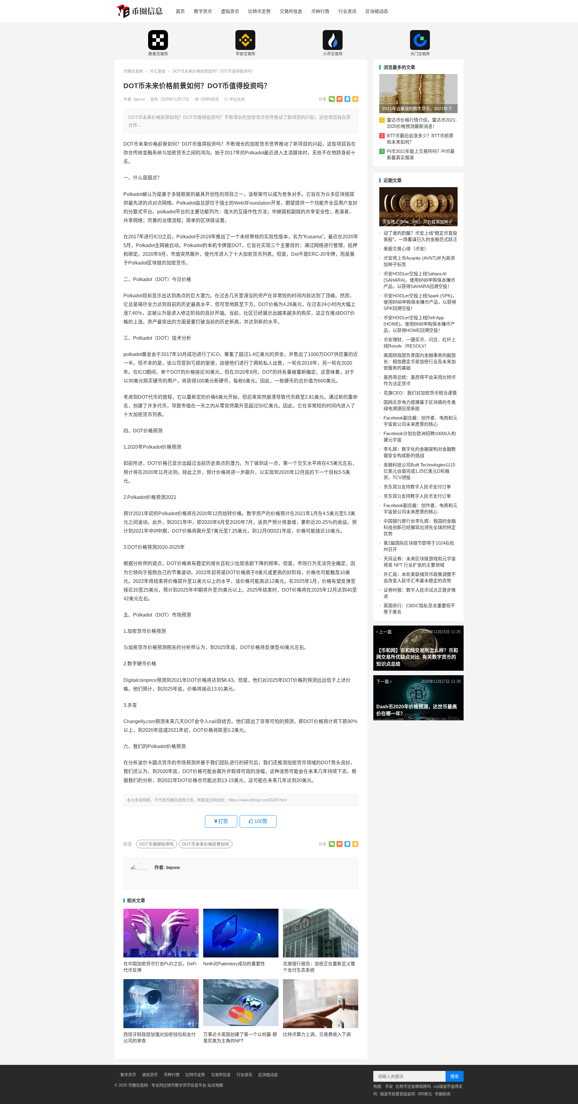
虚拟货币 (230, 11)
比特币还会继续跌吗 (413, 1086)
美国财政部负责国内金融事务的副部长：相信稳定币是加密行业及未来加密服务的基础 (420, 361)
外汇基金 (158, 71)
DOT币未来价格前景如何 (205, 844)
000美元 (425, 1094)
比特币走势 (259, 11)
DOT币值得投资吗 (156, 844)
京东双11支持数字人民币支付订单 (417, 486)
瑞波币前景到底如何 (397, 1094)
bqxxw (140, 99)
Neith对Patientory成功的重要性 (234, 963)
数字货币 (203, 11)
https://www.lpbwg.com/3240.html (257, 800)
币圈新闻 (442, 1094)
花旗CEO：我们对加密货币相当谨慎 (420, 392)
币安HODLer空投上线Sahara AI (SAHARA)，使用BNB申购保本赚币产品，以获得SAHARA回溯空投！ (419, 280)
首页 (180, 11)
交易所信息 (291, 11)
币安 (389, 1086)
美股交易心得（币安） (406, 248)
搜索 (454, 1076)
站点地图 (215, 1085)
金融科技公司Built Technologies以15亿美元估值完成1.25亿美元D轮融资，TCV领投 (419, 471)
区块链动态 (376, 11)
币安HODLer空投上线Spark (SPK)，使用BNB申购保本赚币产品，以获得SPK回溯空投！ (420, 302)
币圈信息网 (133, 71)
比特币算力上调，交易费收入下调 (317, 1034)
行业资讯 (347, 11)
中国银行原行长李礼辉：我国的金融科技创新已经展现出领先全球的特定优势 (420, 527)
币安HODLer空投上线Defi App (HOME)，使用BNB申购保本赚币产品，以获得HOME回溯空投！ (419, 324)
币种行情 (320, 11)
